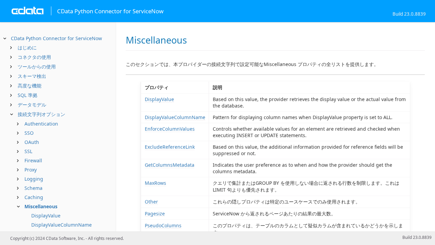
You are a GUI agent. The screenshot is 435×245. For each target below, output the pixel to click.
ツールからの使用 (37, 66)
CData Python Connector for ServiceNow (56, 38)
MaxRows (155, 183)
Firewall (33, 160)
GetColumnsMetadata (169, 165)
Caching (33, 197)
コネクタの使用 (34, 57)
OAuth (31, 142)
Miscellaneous (40, 206)
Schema (33, 188)
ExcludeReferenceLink (170, 147)
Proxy (30, 169)
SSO (29, 133)
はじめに (27, 47)
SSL (28, 151)
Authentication (41, 123)
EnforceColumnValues (170, 129)
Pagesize (155, 213)
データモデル (32, 104)
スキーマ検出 (32, 76)
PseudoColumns (163, 225)
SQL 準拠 (27, 95)
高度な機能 (29, 85)
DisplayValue (45, 215)
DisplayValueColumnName (61, 225)
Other (151, 201)
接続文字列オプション (41, 114)
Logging (33, 179)
